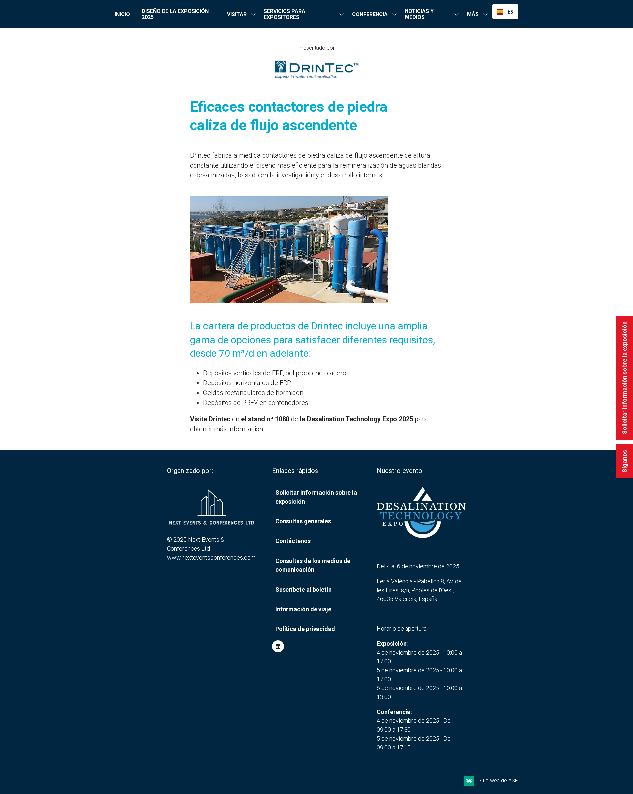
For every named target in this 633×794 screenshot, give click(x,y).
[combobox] (505, 11)
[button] (475, 14)
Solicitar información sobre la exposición (624, 377)
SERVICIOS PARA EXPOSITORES (284, 14)
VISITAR (237, 14)
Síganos (624, 461)
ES (510, 11)
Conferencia (370, 14)
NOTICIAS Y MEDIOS (419, 14)
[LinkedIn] (278, 646)
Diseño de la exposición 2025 (175, 14)
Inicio (122, 14)
